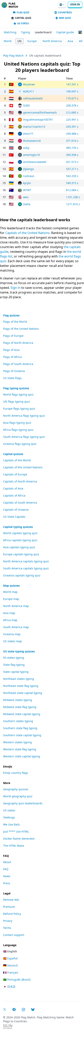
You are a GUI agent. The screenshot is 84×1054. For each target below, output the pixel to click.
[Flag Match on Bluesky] (32, 1009)
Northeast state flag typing (20, 686)
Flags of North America (18, 343)
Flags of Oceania (14, 371)
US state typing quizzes (19, 651)
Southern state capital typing (22, 735)
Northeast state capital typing (22, 693)
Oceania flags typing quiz (20, 444)
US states (9, 810)
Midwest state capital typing (21, 714)
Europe (32, 41)
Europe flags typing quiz (19, 408)
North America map (16, 606)
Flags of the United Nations (21, 329)
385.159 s (72, 148)
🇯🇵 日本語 (9, 986)
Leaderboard (43, 32)
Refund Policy (12, 914)
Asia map (9, 613)
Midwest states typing (17, 700)
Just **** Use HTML (16, 831)
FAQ (5, 869)
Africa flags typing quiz (18, 430)
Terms (7, 928)
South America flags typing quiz (24, 437)
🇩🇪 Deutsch (10, 965)
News (6, 876)
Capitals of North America (20, 481)
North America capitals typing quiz (26, 561)
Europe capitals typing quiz (21, 554)
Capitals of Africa (14, 495)
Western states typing (17, 742)
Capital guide (65, 32)
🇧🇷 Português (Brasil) (16, 979)
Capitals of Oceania (16, 509)
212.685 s (72, 112)
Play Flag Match (13, 55)
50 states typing (13, 657)
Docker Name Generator (19, 838)
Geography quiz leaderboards (22, 803)
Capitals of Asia (13, 488)
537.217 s (72, 169)
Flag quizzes (11, 315)
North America (52, 41)
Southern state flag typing (20, 728)
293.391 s (72, 126)
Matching (10, 32)
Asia (70, 41)
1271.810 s (73, 204)
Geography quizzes (15, 789)
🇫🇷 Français (10, 972)
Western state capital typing (21, 756)
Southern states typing (18, 721)
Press (6, 883)
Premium (9, 907)
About (7, 862)
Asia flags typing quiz (17, 422)
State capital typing (16, 672)
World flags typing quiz (18, 394)
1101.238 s (73, 197)
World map (10, 592)
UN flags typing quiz (16, 401)
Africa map (10, 620)
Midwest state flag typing (19, 707)
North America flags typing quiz (24, 415)
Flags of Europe (13, 336)
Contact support (13, 935)
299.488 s (72, 133)
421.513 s (72, 162)
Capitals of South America (20, 502)
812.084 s (72, 190)
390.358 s (72, 155)
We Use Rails (11, 824)
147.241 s (72, 84)
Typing (25, 32)
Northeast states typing (18, 679)
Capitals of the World (17, 460)
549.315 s (72, 183)
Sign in (75, 4)
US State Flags (12, 378)
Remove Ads (11, 899)
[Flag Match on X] (4, 1009)
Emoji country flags (15, 773)
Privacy (7, 921)
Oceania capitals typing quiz (21, 575)
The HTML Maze (13, 845)
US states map (12, 641)
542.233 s (72, 176)
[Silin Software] (7, 1026)
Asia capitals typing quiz (19, 547)
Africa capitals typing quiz (20, 540)
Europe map (11, 599)
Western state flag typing (19, 749)
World (8, 41)
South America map (16, 627)
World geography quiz (17, 796)
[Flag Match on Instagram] (23, 1009)
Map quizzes (11, 585)
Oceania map (12, 634)
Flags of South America (18, 364)
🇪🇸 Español (10, 958)
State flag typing (14, 665)
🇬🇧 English (10, 951)
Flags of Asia (11, 350)
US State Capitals (14, 516)
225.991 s (72, 119)
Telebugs (9, 817)
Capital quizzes (13, 454)
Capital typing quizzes (18, 527)
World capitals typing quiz (20, 533)
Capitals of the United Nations (27, 233)
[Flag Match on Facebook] (14, 1009)
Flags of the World (15, 321)
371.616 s (72, 141)
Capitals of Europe (15, 474)
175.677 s (72, 98)
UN (19, 41)
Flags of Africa (12, 357)
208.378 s (72, 105)
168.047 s (72, 91)
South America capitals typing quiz (26, 568)
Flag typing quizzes (16, 388)
